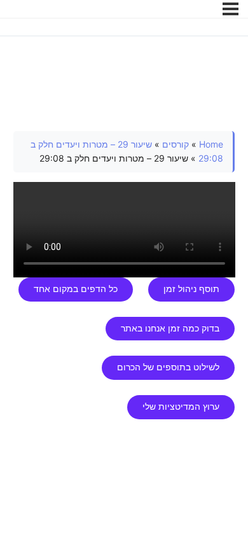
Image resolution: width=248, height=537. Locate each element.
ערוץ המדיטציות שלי (180, 406)
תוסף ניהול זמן (191, 289)
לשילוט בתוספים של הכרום (168, 367)
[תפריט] (230, 9)
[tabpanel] (124, 275)
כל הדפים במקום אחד (76, 289)
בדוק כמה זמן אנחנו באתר (170, 328)
